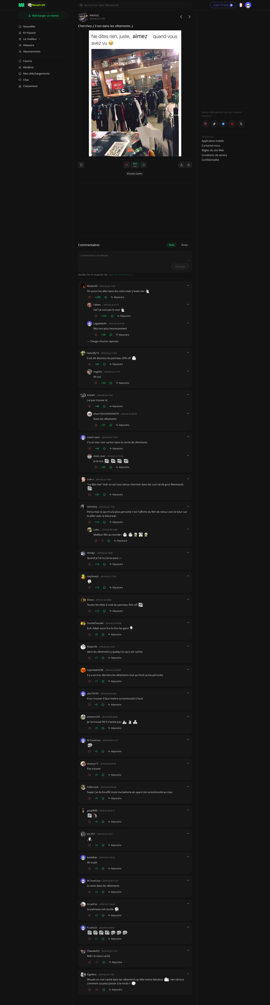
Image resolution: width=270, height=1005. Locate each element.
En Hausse (29, 32)
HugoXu (98, 371)
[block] (189, 165)
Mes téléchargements (36, 73)
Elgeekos (91, 974)
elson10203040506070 (106, 413)
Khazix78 (92, 646)
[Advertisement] (225, 59)
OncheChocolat (95, 623)
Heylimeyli (92, 576)
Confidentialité (210, 160)
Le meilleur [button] (30, 39)
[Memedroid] (21, 5)
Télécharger (45, 15)
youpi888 (92, 810)
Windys (91, 552)
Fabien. (97, 304)
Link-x (90, 479)
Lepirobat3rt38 (95, 669)
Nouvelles (29, 26)
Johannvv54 (93, 716)
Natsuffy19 (93, 353)
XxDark (90, 395)
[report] (181, 165)
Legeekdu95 (100, 323)
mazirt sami (93, 437)
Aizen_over (99, 456)
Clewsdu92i (93, 950)
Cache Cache (135, 173)
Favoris (27, 61)
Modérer (28, 67)
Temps (184, 244)
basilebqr (92, 857)
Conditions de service (214, 155)
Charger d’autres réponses (104, 341)
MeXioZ (94, 15)
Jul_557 (91, 833)
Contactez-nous (211, 145)
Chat (26, 80)
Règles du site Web (213, 150)
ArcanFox (92, 904)
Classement (30, 86)
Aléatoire (28, 45)
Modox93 (92, 286)
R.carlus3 (92, 927)
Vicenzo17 (92, 763)
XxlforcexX (92, 787)
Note (171, 244)
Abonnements (31, 51)
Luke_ (96, 529)
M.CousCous (93, 740)
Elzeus (90, 599)
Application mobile (213, 141)
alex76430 (92, 693)
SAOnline (92, 506)
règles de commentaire (120, 274)
